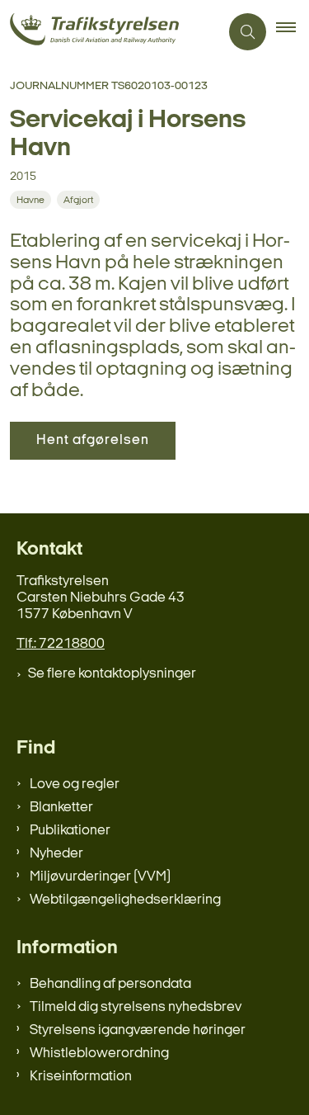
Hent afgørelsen (92, 440)
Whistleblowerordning (99, 1053)
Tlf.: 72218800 (60, 644)
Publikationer (70, 831)
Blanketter (61, 808)
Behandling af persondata (110, 984)
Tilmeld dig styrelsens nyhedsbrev (135, 1007)
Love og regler (74, 784)
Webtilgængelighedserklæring (125, 900)
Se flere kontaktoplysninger (112, 674)
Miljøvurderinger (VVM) (100, 877)
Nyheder (56, 854)
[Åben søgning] (247, 31)
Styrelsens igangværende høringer (138, 1030)
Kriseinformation (81, 1077)
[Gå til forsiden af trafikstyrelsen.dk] (109, 31)
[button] (292, 32)
